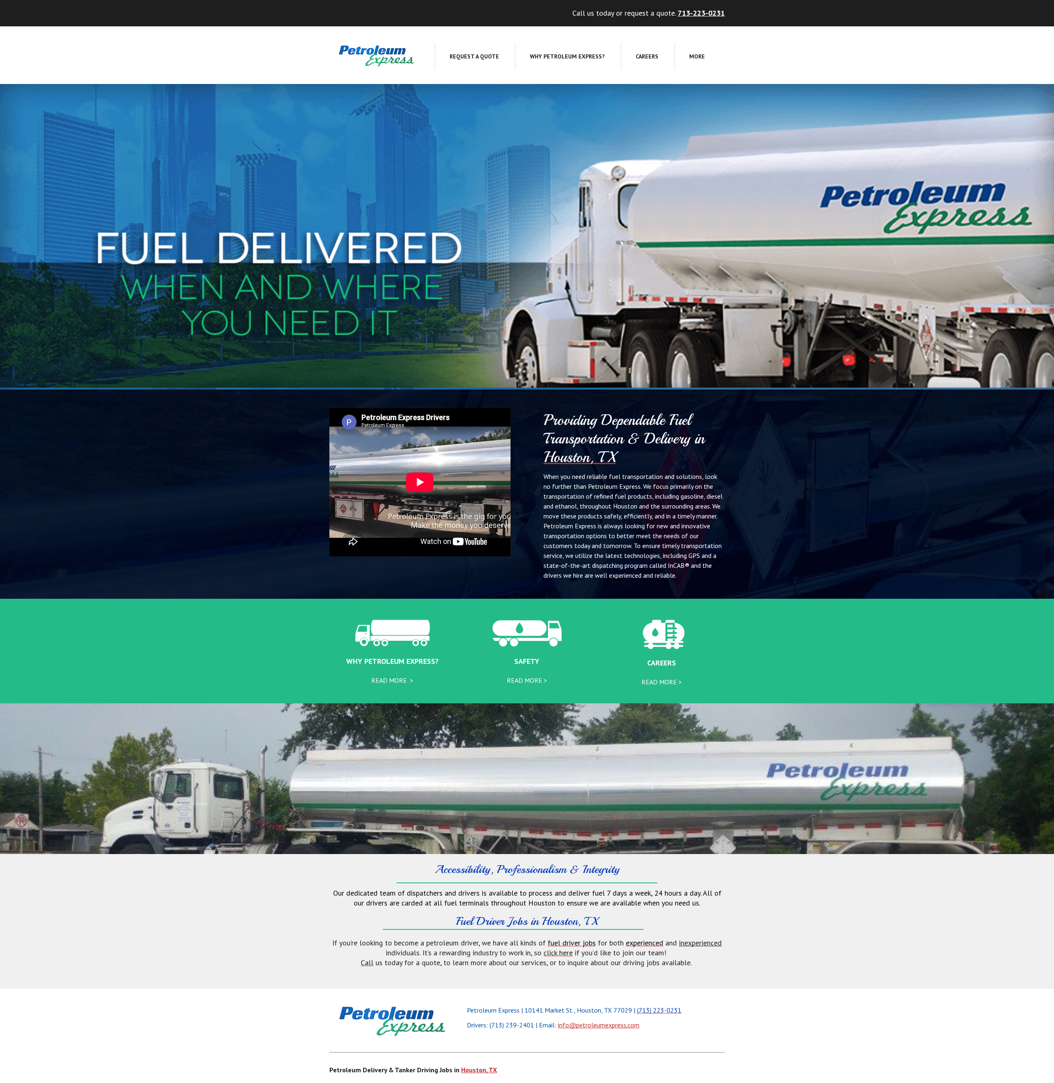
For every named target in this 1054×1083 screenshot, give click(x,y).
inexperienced (700, 943)
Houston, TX (479, 1070)
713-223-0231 (701, 13)
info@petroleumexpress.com (598, 1025)
